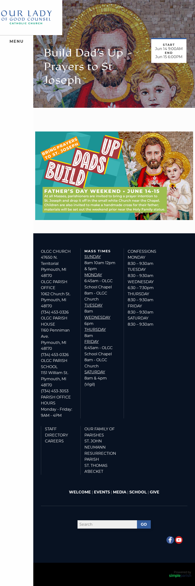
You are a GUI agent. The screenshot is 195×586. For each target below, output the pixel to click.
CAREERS (54, 441)
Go (144, 524)
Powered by (182, 572)
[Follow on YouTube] (179, 540)
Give (154, 492)
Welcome (80, 492)
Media (119, 492)
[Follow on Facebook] (170, 540)
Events (102, 492)
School (138, 492)
